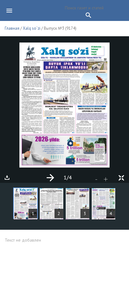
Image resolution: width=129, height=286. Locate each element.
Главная (12, 28)
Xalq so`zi (31, 28)
